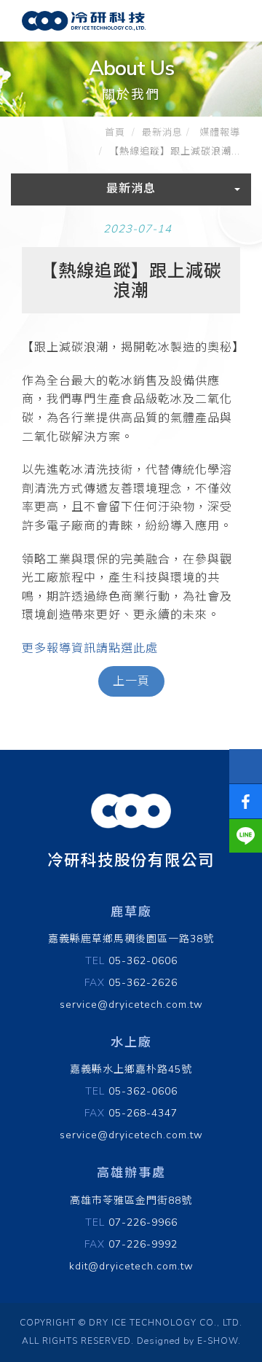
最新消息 (162, 132)
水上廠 (131, 1042)
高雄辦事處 (131, 1173)
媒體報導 (218, 132)
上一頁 (131, 681)
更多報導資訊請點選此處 (90, 649)
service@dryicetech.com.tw (131, 1004)
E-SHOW (217, 1341)
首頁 (115, 132)
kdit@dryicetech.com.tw (131, 1266)
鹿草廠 (131, 912)
